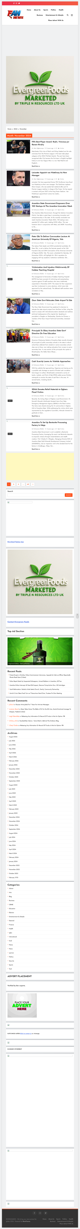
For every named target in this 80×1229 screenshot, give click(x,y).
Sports (45, 10)
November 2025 (14, 773)
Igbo (10, 933)
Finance (11, 925)
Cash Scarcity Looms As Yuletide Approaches (51, 361)
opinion (11, 953)
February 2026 (13, 761)
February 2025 (13, 809)
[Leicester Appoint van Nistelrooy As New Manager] (18, 178)
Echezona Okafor (39, 210)
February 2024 (13, 857)
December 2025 (14, 769)
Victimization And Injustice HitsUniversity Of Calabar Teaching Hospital (50, 268)
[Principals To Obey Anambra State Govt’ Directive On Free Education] (18, 335)
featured (11, 921)
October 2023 (13, 873)
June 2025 (12, 793)
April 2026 (12, 753)
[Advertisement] (40, 40)
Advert (11, 888)
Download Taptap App (16, 542)
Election (11, 912)
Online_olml (13, 721)
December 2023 (14, 865)
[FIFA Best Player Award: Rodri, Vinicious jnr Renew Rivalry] (18, 146)
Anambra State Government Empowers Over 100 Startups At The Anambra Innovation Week (52, 205)
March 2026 (13, 757)
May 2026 (12, 749)
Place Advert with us (55, 20)
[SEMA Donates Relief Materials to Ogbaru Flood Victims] (18, 395)
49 (28, 484)
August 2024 (13, 833)
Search (10, 491)
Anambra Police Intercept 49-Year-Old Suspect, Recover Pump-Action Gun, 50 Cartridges (37, 685)
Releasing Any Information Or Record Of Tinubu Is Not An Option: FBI (43, 716)
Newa (11, 945)
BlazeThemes (26, 1221)
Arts (10, 892)
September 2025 (14, 781)
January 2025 (13, 813)
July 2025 (12, 789)
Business (40, 15)
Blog (10, 896)
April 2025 (12, 801)
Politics (53, 10)
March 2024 (13, 853)
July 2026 (12, 741)
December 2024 (14, 817)
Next (70, 664)
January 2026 (13, 765)
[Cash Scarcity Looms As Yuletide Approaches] (18, 366)
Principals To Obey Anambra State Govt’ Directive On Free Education (49, 332)
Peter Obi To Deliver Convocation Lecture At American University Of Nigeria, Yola (51, 238)
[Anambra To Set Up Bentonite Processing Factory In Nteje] (18, 428)
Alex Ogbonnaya (39, 148)
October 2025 (13, 777)
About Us (37, 10)
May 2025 (12, 797)
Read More (35, 166)
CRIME (11, 905)
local (10, 941)
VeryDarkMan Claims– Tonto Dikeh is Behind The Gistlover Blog (39, 721)
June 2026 (12, 745)
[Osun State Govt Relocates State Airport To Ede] (18, 306)
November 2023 (14, 869)
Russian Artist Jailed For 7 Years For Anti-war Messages (32, 704)
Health (61, 10)
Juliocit (11, 704)
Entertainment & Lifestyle (54, 15)
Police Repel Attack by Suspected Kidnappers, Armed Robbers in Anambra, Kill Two (36, 681)
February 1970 (13, 877)
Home (29, 10)
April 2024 (12, 849)
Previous (9, 664)
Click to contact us (25, 1033)
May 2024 (12, 845)
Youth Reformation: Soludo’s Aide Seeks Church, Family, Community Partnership (34, 689)
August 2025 (13, 785)
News (10, 215)
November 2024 (14, 821)
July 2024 (12, 837)
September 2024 (14, 829)
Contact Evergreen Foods (18, 621)
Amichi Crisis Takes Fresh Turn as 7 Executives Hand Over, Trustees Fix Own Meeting (36, 693)
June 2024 (12, 841)
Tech (10, 969)
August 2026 (13, 737)
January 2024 (13, 861)
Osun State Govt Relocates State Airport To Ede (52, 300)
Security (11, 961)
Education (12, 909)
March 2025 (13, 805)
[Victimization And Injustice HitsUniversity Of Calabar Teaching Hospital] (18, 273)
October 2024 (13, 825)
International (13, 937)
